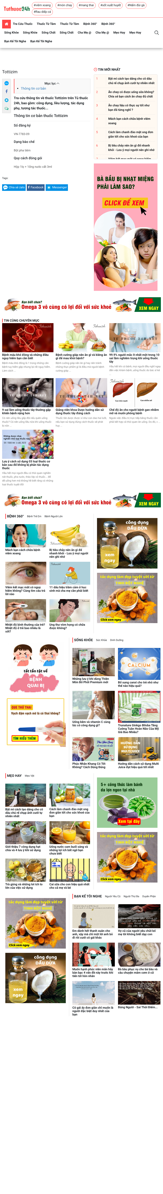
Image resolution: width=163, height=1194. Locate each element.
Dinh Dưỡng (116, 640)
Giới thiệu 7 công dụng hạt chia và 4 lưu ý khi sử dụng (23, 848)
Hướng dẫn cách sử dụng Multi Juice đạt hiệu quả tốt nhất (138, 765)
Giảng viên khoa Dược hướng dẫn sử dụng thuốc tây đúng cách (80, 411)
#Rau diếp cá (42, 12)
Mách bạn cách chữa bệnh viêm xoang (22, 551)
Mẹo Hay (119, 32)
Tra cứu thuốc (22, 24)
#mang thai (86, 5)
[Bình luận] (6, 108)
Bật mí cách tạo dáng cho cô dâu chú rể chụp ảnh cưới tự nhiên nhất (24, 813)
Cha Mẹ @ (84, 32)
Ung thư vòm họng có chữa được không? (67, 626)
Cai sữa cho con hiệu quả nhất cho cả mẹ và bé (69, 886)
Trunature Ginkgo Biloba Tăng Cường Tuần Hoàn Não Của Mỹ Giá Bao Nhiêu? (138, 729)
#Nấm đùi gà (136, 5)
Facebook (37, 187)
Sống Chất (48, 32)
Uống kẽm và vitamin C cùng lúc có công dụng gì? (91, 723)
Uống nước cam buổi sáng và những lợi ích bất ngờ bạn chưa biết (68, 850)
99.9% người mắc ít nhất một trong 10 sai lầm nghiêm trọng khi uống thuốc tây (134, 358)
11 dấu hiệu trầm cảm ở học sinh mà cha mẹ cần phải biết (68, 589)
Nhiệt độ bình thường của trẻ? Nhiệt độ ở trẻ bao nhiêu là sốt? (25, 628)
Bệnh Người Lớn (54, 516)
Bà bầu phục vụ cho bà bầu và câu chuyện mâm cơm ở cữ (137, 971)
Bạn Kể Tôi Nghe (15, 41)
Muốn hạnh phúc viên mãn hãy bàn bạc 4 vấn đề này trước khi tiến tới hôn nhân (92, 973)
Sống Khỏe (11, 32)
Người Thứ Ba (131, 896)
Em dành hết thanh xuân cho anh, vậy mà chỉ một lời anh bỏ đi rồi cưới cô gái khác (92, 934)
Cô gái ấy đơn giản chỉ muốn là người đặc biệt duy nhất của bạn (92, 1011)
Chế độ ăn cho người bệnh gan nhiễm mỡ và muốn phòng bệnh (134, 411)
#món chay (64, 5)
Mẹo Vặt (29, 775)
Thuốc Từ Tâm (46, 24)
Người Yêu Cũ (113, 896)
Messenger (59, 187)
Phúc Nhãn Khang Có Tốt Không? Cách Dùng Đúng (88, 765)
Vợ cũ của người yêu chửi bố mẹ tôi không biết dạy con (137, 932)
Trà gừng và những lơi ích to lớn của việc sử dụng (23, 886)
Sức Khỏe (101, 640)
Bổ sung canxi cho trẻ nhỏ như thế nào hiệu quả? (138, 684)
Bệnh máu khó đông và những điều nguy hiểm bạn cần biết (25, 356)
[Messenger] (6, 100)
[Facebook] (6, 91)
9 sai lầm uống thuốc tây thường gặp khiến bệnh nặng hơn (26, 411)
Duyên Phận (149, 896)
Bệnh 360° (90, 24)
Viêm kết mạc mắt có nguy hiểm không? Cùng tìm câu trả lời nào (25, 591)
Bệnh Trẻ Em (34, 516)
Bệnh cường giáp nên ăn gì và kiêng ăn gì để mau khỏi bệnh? (81, 356)
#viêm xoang (42, 5)
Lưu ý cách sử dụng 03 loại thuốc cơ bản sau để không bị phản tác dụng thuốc (26, 465)
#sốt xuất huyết (110, 5)
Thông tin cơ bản (33, 88)
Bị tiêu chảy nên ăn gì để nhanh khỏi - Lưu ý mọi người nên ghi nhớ (68, 553)
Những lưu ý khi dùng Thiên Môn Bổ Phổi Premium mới (90, 680)
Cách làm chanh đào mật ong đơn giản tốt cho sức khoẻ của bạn (69, 813)
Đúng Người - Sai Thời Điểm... (138, 1007)
